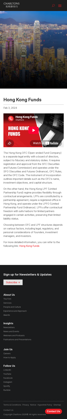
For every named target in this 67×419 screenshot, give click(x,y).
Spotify (6, 386)
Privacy (25, 405)
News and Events (11, 331)
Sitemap (57, 405)
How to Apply (9, 357)
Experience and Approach (15, 311)
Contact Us (8, 410)
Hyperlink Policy (45, 405)
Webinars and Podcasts (14, 335)
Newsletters (9, 327)
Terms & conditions (12, 405)
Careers (7, 353)
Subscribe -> (13, 282)
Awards (6, 315)
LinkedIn (7, 370)
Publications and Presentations (17, 339)
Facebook (7, 378)
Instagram (7, 382)
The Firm (7, 299)
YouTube (7, 374)
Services (7, 303)
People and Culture (12, 307)
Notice (33, 405)
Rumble (6, 390)
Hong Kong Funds (29, 245)
